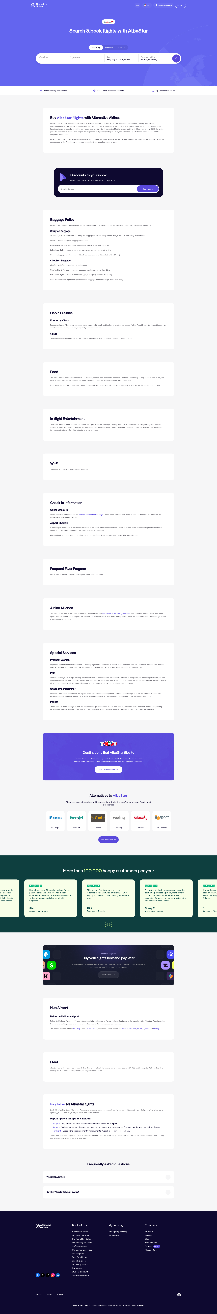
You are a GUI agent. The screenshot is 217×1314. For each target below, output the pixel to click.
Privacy (39, 1294)
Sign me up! (148, 189)
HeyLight (57, 1131)
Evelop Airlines (91, 1028)
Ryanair (146, 1028)
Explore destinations (107, 769)
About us (149, 1231)
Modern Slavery (152, 1250)
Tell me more (107, 975)
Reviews (148, 1235)
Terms (49, 1294)
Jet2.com (133, 1028)
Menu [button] (181, 5)
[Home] (39, 5)
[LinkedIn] (58, 1276)
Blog (147, 1239)
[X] (43, 1276)
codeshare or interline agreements (116, 614)
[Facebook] (38, 1276)
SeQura (56, 1123)
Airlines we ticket (80, 1231)
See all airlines (107, 839)
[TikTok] (48, 1276)
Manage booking (165, 5)
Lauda (139, 1028)
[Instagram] (53, 1276)
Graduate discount (80, 1275)
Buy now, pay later (80, 1235)
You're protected (79, 1246)
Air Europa (77, 1028)
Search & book (79, 1261)
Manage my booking (117, 1231)
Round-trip (96, 47)
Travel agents (78, 1253)
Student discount (80, 1271)
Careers (148, 1246)
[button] (137, 5)
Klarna (56, 1127)
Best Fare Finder (79, 1257)
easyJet (125, 1028)
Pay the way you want (82, 1242)
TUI (92, 616)
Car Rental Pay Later (81, 1239)
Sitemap (60, 1294)
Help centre (113, 1235)
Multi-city (121, 47)
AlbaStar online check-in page (91, 514)
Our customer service (82, 1250)
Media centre (151, 1242)
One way (109, 47)
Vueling (156, 1028)
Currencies (77, 1268)
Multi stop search (80, 1264)
